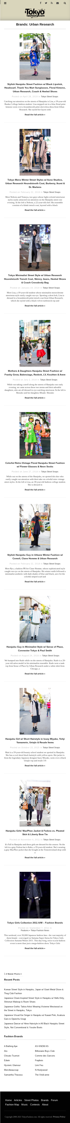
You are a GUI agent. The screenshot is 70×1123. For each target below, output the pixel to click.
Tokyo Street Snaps (49, 96)
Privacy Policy (59, 1117)
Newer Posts (14, 974)
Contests (35, 1104)
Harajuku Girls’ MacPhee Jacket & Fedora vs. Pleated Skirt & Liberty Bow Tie (35, 832)
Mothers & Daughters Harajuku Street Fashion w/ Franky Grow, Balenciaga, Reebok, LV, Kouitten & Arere (35, 373)
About (45, 1104)
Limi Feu (39, 1065)
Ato (5, 1051)
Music (24, 1104)
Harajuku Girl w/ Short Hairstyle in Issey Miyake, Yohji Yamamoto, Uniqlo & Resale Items (35, 741)
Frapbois (39, 1060)
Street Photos (31, 1100)
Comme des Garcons (45, 1056)
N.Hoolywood (41, 1070)
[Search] (65, 3)
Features (25, 930)
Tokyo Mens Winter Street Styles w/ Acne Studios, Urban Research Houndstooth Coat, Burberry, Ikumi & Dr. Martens (35, 183)
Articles (18, 1100)
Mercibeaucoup (11, 1070)
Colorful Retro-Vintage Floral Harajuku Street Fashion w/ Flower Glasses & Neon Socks (35, 465)
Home (8, 1100)
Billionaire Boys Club (45, 1051)
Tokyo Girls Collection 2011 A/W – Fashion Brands (35, 922)
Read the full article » (35, 115)
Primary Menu (10, 1097)
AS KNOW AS (42, 1046)
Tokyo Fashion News (40, 930)
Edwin (7, 1060)
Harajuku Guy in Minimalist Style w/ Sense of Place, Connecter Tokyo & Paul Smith (35, 648)
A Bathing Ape (10, 1046)
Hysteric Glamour (12, 1065)
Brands (45, 1100)
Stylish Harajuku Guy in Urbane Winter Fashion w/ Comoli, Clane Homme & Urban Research (35, 557)
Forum (54, 1100)
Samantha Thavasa (13, 1075)
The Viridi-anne (42, 1075)
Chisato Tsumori (11, 1056)
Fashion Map (12, 1104)
